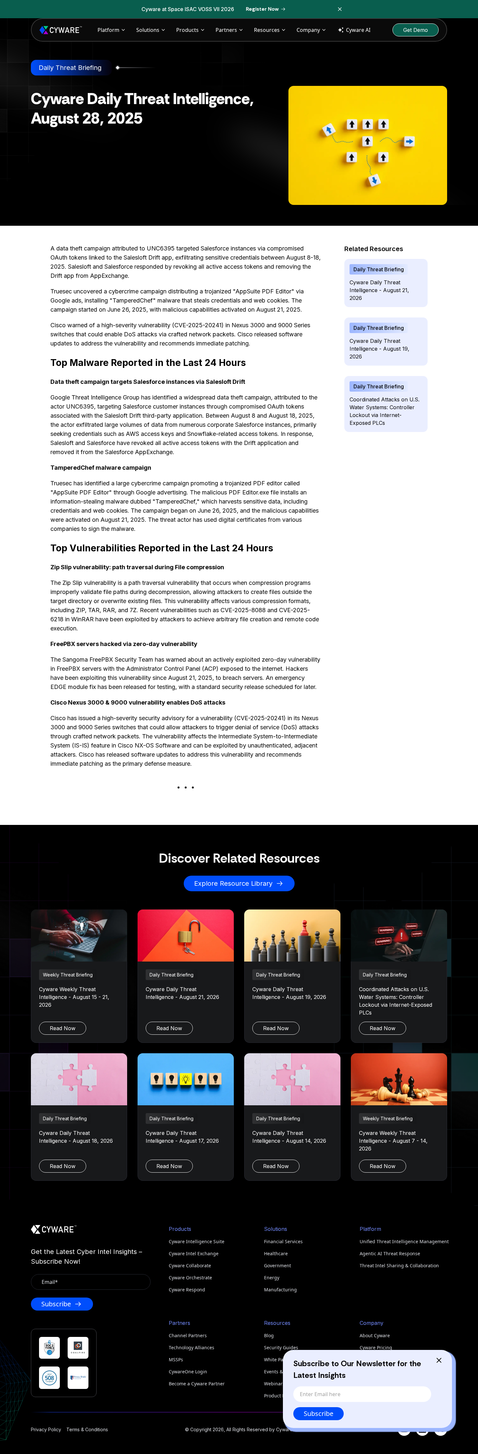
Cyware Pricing (376, 1347)
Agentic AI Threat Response (390, 1253)
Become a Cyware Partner (197, 1383)
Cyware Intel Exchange (194, 1253)
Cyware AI (358, 30)
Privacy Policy (46, 1429)
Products (187, 30)
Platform (108, 30)
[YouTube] (404, 1429)
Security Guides (281, 1347)
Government (277, 1265)
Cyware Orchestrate (190, 1277)
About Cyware (375, 1335)
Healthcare (276, 1253)
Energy (271, 1277)
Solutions (147, 30)
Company (308, 30)
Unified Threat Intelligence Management (403, 1241)
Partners (226, 30)
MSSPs (176, 1359)
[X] (440, 1429)
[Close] (439, 1360)
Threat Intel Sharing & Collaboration (399, 1265)
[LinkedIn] (422, 1429)
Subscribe (318, 1413)
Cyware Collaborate (190, 1265)
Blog (269, 1335)
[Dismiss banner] (340, 9)
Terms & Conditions (87, 1429)
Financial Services (283, 1241)
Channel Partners (188, 1335)
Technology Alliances (191, 1347)
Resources (267, 30)
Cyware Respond (187, 1289)
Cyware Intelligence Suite (196, 1241)
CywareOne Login (188, 1371)
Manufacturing (280, 1289)
